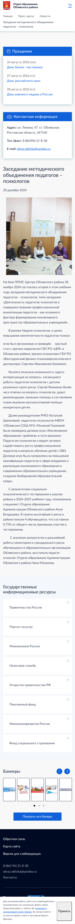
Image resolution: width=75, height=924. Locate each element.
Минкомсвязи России (24, 646)
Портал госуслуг (21, 626)
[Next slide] (67, 771)
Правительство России (25, 607)
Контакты (10, 877)
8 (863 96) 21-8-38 (15, 865)
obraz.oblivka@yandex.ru (34, 148)
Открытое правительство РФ (30, 685)
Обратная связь (14, 839)
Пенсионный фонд (22, 704)
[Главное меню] (68, 6)
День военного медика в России (29, 94)
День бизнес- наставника (24, 67)
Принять (64, 911)
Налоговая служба (22, 665)
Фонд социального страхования (32, 743)
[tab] (34, 806)
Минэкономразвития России (29, 723)
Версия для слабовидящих (22, 853)
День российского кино (23, 80)
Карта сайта (11, 846)
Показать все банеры (37, 816)
